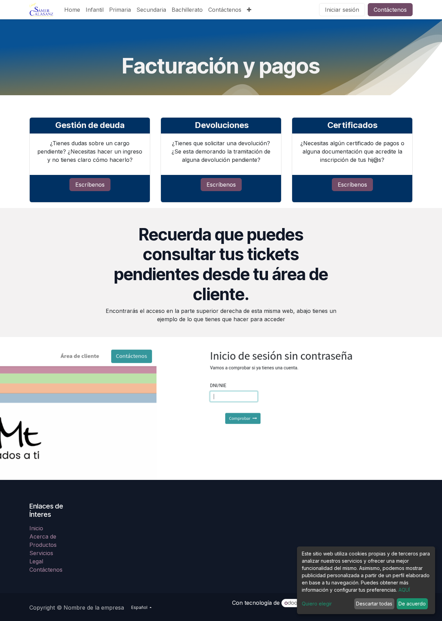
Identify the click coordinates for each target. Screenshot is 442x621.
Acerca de (42, 536)
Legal (36, 561)
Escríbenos (90, 184)
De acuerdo (412, 604)
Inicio (36, 528)
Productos (43, 544)
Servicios (41, 553)
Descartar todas (374, 604)
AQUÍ (404, 590)
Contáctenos (390, 9)
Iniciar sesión (342, 9)
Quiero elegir (317, 604)
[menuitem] (72, 10)
